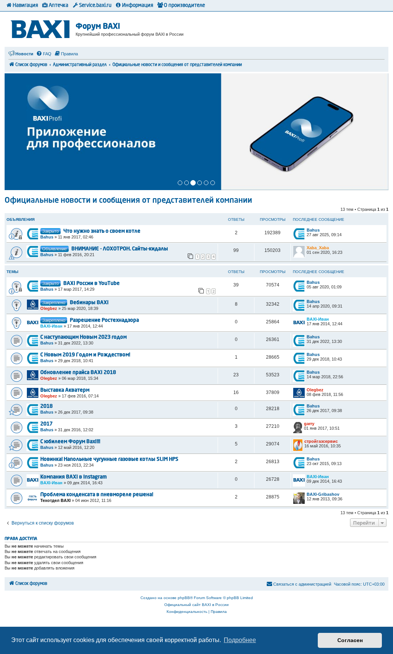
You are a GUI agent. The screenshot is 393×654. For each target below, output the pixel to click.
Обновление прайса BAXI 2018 (78, 372)
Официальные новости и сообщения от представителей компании (128, 201)
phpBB (184, 598)
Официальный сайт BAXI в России (196, 605)
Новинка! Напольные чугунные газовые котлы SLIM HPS (109, 459)
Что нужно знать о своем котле (101, 231)
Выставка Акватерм (64, 390)
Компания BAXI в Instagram (73, 477)
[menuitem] (43, 53)
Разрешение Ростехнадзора (104, 320)
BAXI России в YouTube (91, 283)
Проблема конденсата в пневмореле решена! (96, 494)
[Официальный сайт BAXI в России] (41, 28)
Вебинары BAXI (89, 302)
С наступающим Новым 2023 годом (83, 337)
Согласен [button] (350, 640)
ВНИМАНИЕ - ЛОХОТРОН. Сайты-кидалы (119, 249)
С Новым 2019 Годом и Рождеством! (85, 355)
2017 (46, 424)
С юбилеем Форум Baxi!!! (70, 441)
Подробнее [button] (240, 640)
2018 (46, 406)
